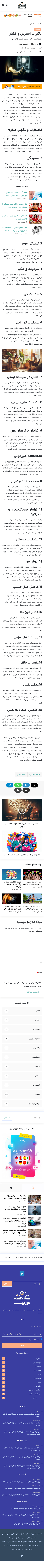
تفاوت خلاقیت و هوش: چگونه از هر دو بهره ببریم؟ (12, 884)
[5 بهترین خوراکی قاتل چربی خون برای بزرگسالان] (11, 898)
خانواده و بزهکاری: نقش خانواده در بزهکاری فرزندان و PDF (15, 1209)
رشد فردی (37, 1370)
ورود (22, 1345)
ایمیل (39, 972)
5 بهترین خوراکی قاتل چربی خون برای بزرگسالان (12, 907)
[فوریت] (22, 5)
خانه (38, 24)
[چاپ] (18, 790)
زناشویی (37, 1378)
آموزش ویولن (37, 1257)
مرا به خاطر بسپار (35, 1339)
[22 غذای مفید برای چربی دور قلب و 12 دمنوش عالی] (35, 219)
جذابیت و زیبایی (35, 1390)
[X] (34, 785)
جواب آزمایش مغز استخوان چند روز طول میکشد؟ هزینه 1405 (15, 1242)
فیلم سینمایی (14, 1257)
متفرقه (38, 1358)
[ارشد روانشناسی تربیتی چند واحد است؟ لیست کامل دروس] (34, 1199)
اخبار (39, 1374)
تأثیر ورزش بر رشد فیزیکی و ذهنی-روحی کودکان (32, 907)
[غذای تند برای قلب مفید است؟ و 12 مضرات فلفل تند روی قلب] (35, 207)
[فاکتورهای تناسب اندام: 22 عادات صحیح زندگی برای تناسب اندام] (35, 230)
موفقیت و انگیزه (35, 1394)
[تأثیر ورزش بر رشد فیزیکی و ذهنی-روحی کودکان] (32, 898)
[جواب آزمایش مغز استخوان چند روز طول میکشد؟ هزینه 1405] (35, 195)
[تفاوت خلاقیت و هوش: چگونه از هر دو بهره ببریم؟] (11, 874)
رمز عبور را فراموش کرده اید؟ (12, 1334)
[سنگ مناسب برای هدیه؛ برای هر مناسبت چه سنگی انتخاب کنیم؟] (34, 1233)
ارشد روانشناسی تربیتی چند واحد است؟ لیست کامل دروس (15, 1197)
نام (40, 962)
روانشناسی (33, 774)
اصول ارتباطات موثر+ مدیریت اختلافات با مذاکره (32, 883)
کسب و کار (37, 1398)
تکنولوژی (37, 1386)
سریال (7, 1257)
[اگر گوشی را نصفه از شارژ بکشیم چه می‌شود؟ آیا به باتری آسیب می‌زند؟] (34, 1221)
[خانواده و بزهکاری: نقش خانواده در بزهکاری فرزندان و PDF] (34, 1210)
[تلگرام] (9, 785)
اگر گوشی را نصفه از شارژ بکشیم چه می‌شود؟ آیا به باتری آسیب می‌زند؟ (14, 1221)
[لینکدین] (26, 785)
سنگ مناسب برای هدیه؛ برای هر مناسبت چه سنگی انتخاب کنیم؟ (14, 1231)
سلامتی (32, 24)
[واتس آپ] (18, 785)
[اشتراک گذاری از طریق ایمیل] (26, 790)
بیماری (38, 1382)
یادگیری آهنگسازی (26, 1257)
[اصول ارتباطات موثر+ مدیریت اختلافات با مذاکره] (32, 874)
